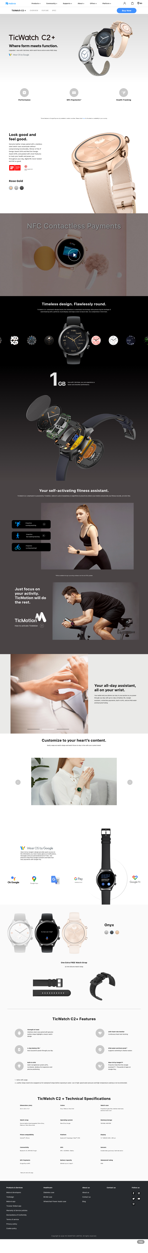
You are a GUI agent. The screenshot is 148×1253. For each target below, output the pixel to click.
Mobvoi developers (13, 1192)
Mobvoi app (10, 1201)
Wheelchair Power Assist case (54, 1201)
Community (51, 3)
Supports (66, 3)
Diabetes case (48, 1192)
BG (141, 3)
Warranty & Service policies (16, 1210)
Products (35, 3)
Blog (84, 1201)
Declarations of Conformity (16, 1215)
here (84, 118)
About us (85, 1192)
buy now (126, 10)
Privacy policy (11, 1224)
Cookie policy (11, 1228)
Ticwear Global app (13, 1206)
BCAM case (47, 1197)
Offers (92, 3)
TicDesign (10, 1197)
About (80, 3)
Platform (105, 3)
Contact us (86, 1197)
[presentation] (18, 782)
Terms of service (12, 1219)
